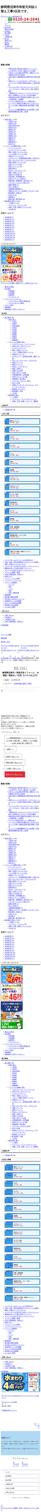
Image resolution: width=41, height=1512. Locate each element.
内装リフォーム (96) (15, 164)
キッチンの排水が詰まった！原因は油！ (22, 101)
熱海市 (14, 336)
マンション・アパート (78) (17, 205)
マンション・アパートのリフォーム (24, 399)
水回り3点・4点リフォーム (21, 346)
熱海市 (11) (12, 138)
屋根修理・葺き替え (19, 379)
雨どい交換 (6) (13, 187)
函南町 (14, 334)
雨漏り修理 (22, 683)
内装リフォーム (17, 362)
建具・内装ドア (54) (15, 172)
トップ (7, 1472)
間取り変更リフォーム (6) (17, 162)
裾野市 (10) (12, 129)
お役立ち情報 (9, 1488)
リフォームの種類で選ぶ (13, 146)
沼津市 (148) (12, 123)
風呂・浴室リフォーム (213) (17, 152)
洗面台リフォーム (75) (15, 156)
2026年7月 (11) (9, 219)
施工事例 (8, 1480)
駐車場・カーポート (19, 389)
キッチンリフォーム (19, 348)
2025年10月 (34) (10, 237)
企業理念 (11, 295)
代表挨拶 (11, 291)
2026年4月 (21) (9, 225)
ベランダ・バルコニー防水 (21, 381)
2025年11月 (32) (10, 235)
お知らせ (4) (12, 195)
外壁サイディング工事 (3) (17, 178)
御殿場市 (15, 340)
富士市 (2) (11, 144)
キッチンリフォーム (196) (17, 150)
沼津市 (14, 324)
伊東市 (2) (11, 140)
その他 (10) (12, 209)
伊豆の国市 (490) (14, 125)
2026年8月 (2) (9, 217)
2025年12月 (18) (10, 233)
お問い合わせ (9, 1492)
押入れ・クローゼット (19, 366)
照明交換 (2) (12, 168)
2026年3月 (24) (9, 227)
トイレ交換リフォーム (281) (17, 154)
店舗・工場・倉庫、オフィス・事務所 (25, 401)
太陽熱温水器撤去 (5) (15, 189)
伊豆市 (14, 328)
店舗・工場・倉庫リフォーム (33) (19, 207)
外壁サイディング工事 (19, 377)
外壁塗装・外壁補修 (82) (16, 176)
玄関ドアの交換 (17, 371)
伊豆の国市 (16, 326)
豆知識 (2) (11, 197)
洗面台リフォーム (18, 354)
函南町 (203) (12, 136)
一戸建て (11, 203)
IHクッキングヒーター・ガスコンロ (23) (22, 160)
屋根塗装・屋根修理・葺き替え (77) (20, 181)
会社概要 (11, 293)
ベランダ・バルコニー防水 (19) (19, 183)
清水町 (14, 330)
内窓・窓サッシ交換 (19, 373)
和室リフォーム (17, 364)
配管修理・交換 (17, 391)
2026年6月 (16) (9, 221)
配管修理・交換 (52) (15, 193)
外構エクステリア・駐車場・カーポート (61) (23, 191)
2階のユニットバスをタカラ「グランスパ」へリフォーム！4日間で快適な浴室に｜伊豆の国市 (24, 83)
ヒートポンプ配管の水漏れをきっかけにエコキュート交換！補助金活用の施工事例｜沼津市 (23, 105)
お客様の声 (9, 1484)
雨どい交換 (16, 383)
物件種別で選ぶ (10, 201)
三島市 (14, 322)
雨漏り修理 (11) (13, 185)
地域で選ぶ (8, 119)
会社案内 (8, 289)
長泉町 (14, 332)
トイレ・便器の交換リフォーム (23, 352)
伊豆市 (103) (12, 127)
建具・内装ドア (17, 368)
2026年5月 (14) (9, 223)
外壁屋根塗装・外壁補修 (20, 375)
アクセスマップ (13, 297)
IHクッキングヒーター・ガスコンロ (24, 360)
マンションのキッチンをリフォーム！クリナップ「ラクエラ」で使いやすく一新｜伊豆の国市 (23, 89)
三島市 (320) (12, 121)
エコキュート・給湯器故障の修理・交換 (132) (23, 158)
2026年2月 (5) (9, 229)
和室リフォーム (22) (15, 166)
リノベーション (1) (14, 148)
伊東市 (14, 338)
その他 (14, 393)
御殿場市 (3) (12, 142)
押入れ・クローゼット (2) (17, 170)
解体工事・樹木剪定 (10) (16, 199)
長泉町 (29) (12, 134)
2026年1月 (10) (9, 231)
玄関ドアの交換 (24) (15, 174)
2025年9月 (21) (9, 239)
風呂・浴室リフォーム (19, 350)
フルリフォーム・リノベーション (23, 344)
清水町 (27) (12, 132)
